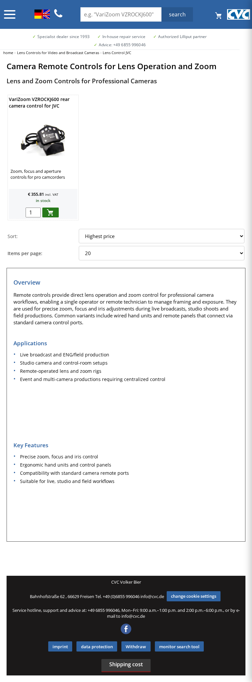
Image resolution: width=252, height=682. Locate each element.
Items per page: (25, 253)
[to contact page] (58, 16)
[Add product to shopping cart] (50, 212)
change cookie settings (193, 596)
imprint (60, 647)
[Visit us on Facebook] (126, 632)
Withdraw (136, 647)
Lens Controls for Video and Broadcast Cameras (58, 52)
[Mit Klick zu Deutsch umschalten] (42, 16)
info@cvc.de (152, 596)
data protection (97, 647)
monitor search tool (179, 647)
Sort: (13, 236)
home (8, 52)
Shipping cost (126, 664)
